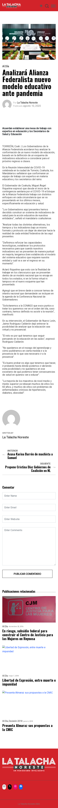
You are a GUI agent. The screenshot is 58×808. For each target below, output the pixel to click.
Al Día (5, 66)
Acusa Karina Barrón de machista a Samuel (30, 455)
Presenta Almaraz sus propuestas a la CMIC (27, 727)
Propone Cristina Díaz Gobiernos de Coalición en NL (28, 468)
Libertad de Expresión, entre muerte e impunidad (29, 682)
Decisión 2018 (15, 721)
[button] (53, 6)
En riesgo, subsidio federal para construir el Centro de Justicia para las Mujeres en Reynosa (27, 635)
